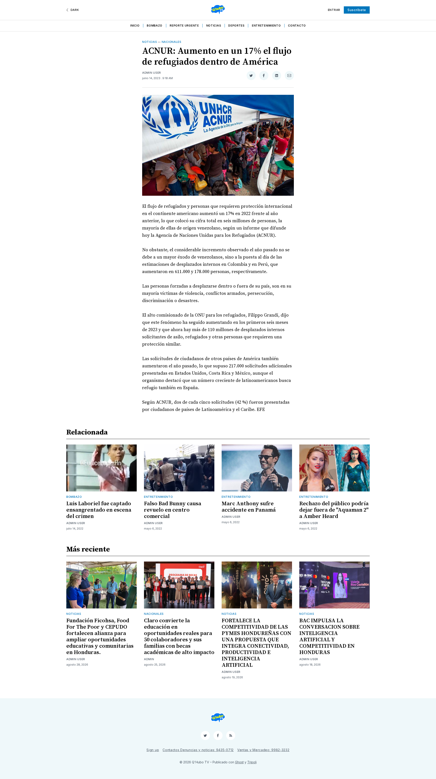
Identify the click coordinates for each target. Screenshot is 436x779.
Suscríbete (356, 10)
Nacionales (171, 42)
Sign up (152, 750)
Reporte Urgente (184, 25)
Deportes (236, 25)
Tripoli (252, 762)
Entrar (334, 10)
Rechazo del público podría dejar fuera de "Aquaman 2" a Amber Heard (334, 510)
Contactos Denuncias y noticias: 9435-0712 (198, 750)
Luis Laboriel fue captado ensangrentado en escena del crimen (98, 510)
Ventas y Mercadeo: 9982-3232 (263, 750)
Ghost (239, 762)
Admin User (151, 72)
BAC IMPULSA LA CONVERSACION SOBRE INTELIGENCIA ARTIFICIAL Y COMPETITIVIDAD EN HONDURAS (329, 636)
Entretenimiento (266, 25)
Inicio (134, 25)
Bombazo (154, 25)
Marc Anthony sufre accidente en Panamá (249, 506)
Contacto (297, 25)
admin (149, 659)
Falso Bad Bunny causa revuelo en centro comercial (172, 510)
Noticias (213, 25)
